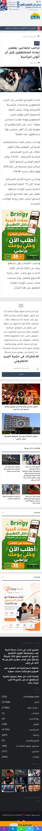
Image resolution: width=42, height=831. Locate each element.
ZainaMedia (6, 815)
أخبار (25, 37)
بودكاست (34, 719)
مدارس (35, 751)
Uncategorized (31, 697)
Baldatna (19, 815)
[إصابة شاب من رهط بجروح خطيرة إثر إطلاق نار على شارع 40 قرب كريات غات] (31, 489)
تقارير (36, 724)
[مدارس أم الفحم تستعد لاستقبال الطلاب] (11, 489)
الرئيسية (32, 37)
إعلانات (35, 713)
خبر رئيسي (34, 730)
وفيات (36, 757)
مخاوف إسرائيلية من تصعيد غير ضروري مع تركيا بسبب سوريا (12, 469)
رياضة (36, 735)
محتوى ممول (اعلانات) (27, 746)
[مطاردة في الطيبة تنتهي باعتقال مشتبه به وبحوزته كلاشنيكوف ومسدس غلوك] (8, 780)
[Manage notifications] (36, 826)
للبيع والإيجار (32, 741)
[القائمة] (3, 23)
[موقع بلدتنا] (35, 15)
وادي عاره (32, 708)
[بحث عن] (39, 23)
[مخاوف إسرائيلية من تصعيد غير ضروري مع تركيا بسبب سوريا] (11, 459)
